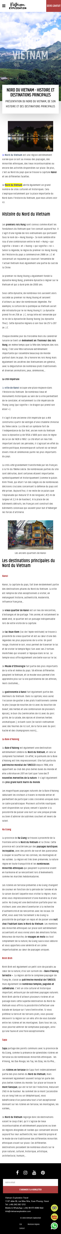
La (3, 388)
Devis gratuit (54, 6)
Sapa (4, 1040)
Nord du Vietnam (13, 155)
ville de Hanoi (12, 388)
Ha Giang (6, 829)
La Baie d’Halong (10, 739)
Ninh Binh (7, 958)
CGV (20, 1224)
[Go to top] (5, 1228)
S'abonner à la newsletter (30, 1189)
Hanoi (5, 576)
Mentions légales (34, 1224)
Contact (22, 1228)
